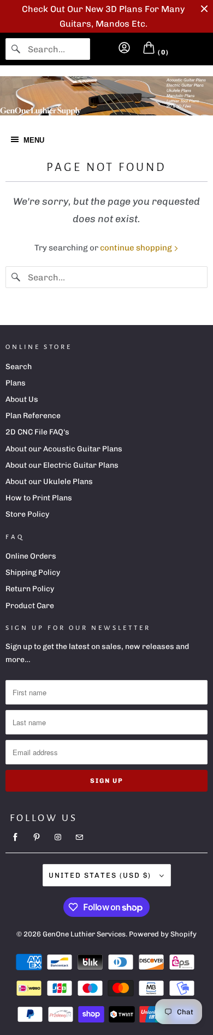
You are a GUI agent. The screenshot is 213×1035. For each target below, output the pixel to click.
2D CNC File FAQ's (37, 432)
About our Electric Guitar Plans (62, 465)
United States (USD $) (101, 875)
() (162, 52)
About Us (21, 399)
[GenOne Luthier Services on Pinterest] (36, 837)
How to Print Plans (38, 498)
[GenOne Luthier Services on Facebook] (15, 837)
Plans (15, 383)
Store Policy (27, 514)
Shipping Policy (32, 572)
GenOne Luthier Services (84, 934)
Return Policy (29, 588)
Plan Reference (33, 415)
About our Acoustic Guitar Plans (63, 449)
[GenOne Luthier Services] (106, 95)
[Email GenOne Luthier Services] (79, 837)
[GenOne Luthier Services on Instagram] (58, 837)
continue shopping (137, 248)
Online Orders (30, 556)
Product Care (29, 605)
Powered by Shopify (163, 934)
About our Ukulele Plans (49, 481)
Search (18, 366)
